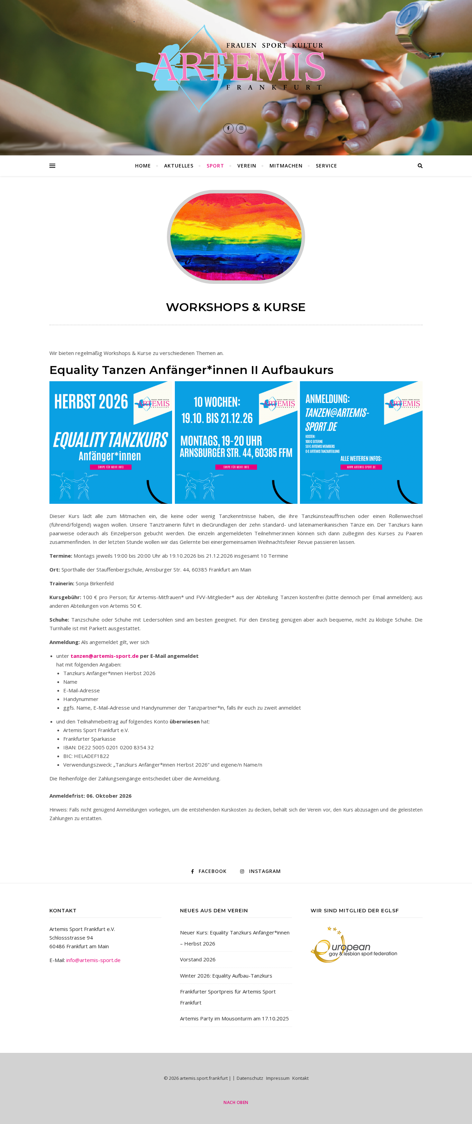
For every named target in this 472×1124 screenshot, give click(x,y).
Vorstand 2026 (198, 959)
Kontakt (300, 1078)
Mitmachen (286, 165)
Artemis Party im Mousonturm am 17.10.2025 (234, 1018)
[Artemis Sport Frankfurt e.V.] (236, 68)
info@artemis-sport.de (93, 960)
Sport (215, 165)
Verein (246, 165)
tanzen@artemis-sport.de (104, 655)
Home (143, 165)
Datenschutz (250, 1078)
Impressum (278, 1078)
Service (326, 165)
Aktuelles (178, 165)
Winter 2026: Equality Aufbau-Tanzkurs (226, 975)
